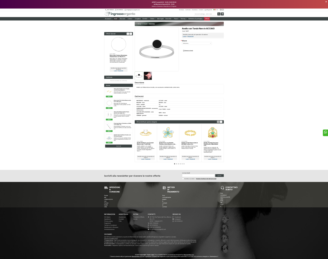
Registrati (191, 36)
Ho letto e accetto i (189, 179)
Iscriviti (219, 175)
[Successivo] (221, 122)
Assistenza (195, 9)
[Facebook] (221, 10)
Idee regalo (160, 19)
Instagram (178, 219)
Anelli (115, 19)
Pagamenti (107, 223)
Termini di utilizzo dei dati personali (206, 178)
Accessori (108, 19)
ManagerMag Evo (189, 255)
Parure (176, 19)
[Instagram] (223, 10)
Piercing (183, 19)
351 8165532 (120, 9)
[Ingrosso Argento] (120, 14)
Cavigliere (138, 19)
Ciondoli (144, 19)
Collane (152, 19)
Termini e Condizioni (110, 225)
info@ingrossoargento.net (133, 9)
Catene (130, 19)
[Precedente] (128, 34)
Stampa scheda (189, 50)
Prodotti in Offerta (138, 217)
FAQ (120, 221)
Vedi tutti (118, 146)
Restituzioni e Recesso (111, 227)
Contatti (201, 9)
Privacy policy (108, 221)
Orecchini (168, 19)
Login (184, 36)
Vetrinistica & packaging (195, 19)
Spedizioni (107, 219)
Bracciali (122, 19)
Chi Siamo (181, 9)
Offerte (207, 19)
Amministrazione (109, 229)
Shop (139, 24)
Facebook (178, 217)
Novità (135, 219)
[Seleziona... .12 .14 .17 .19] (197, 43)
